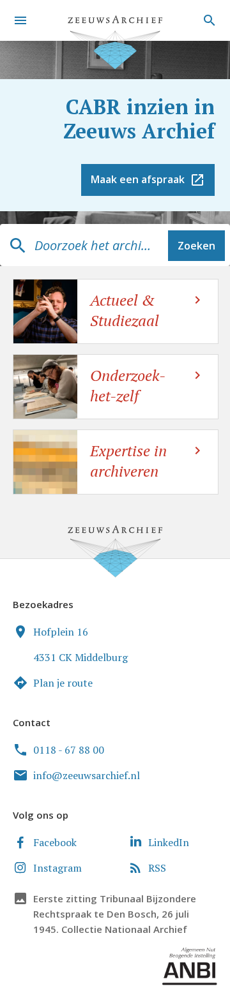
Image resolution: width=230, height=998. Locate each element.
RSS (157, 868)
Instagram (57, 868)
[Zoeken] (207, 20)
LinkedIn (168, 842)
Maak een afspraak (138, 179)
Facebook (55, 842)
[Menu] (20, 20)
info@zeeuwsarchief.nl (86, 775)
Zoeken (196, 246)
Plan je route (63, 683)
